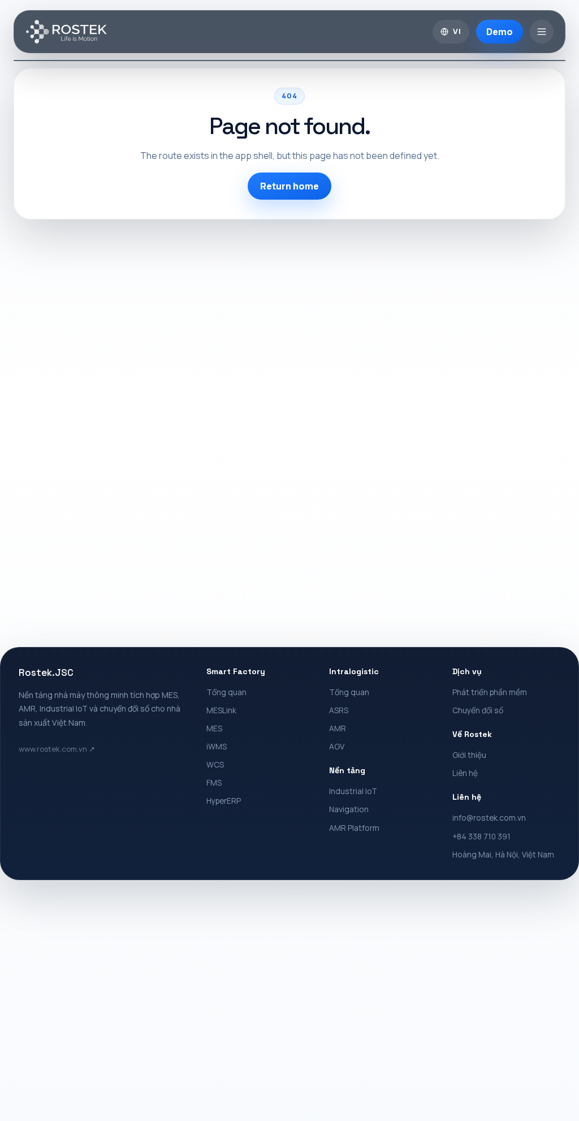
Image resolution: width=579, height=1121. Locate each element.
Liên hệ (465, 773)
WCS (215, 764)
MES (214, 728)
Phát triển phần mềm (489, 692)
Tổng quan (226, 692)
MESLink (221, 710)
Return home (289, 186)
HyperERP (223, 800)
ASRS (338, 710)
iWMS (216, 746)
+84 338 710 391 (481, 836)
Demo (499, 31)
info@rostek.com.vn (489, 817)
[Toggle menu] (542, 32)
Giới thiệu (469, 754)
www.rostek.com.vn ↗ (57, 749)
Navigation (349, 809)
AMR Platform (354, 827)
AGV (336, 746)
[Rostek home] (66, 32)
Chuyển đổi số (477, 710)
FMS (214, 782)
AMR (337, 728)
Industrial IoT (353, 791)
